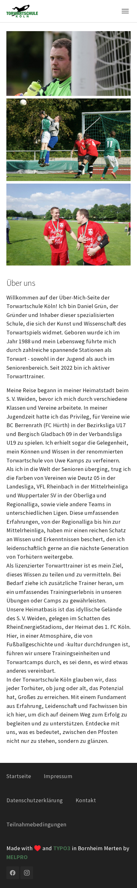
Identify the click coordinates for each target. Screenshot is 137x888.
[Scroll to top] (122, 873)
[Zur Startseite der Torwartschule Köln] (22, 11)
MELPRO (17, 857)
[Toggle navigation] (125, 11)
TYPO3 (61, 848)
